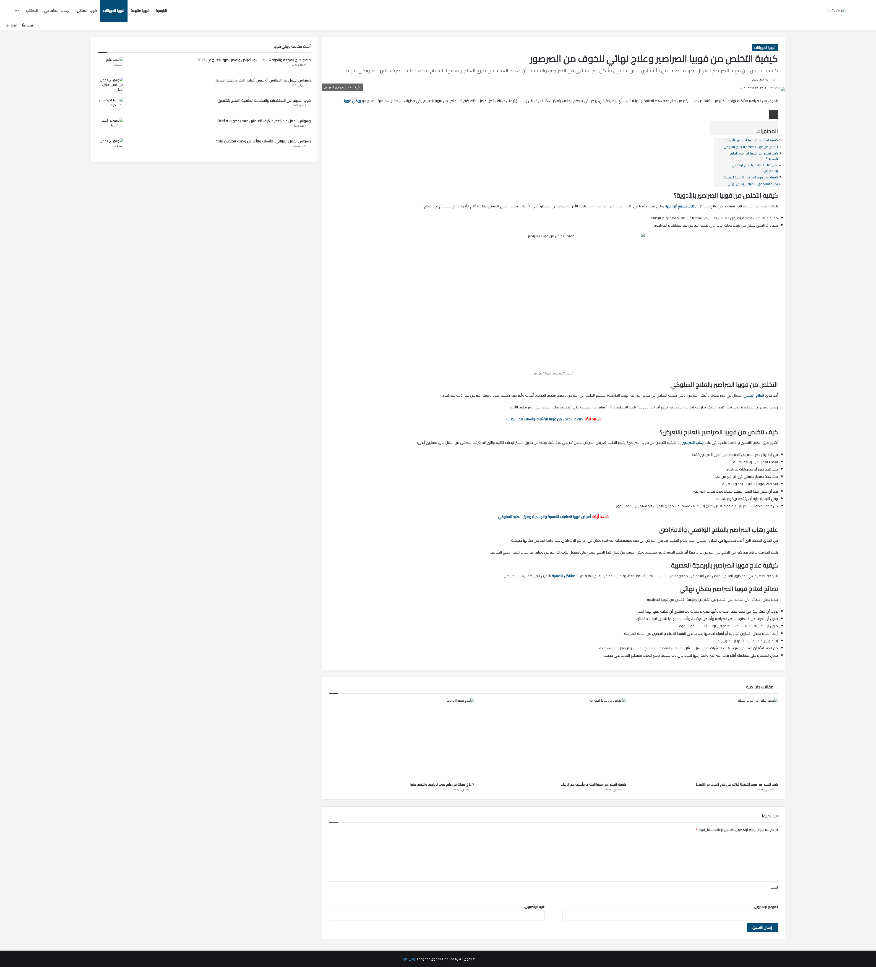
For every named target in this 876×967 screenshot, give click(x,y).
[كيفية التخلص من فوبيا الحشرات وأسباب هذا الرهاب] (553, 739)
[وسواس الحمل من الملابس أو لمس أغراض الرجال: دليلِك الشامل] (110, 86)
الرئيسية (161, 10)
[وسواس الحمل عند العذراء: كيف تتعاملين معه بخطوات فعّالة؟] (110, 126)
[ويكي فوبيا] (836, 11)
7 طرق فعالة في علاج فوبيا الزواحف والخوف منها (442, 784)
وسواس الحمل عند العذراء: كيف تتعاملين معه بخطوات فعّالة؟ (264, 120)
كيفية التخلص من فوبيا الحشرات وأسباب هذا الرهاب (593, 784)
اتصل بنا (11, 25)
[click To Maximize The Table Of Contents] (773, 114)
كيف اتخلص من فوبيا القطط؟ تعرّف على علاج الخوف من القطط (737, 784)
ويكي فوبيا (409, 959)
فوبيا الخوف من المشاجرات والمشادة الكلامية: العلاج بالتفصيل (264, 100)
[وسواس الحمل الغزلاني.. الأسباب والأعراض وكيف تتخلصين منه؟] (110, 147)
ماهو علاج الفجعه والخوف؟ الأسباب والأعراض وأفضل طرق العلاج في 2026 (254, 59)
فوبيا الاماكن (87, 10)
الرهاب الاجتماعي (57, 10)
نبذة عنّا (27, 25)
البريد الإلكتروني (534, 907)
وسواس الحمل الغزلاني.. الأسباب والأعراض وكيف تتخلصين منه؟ (263, 141)
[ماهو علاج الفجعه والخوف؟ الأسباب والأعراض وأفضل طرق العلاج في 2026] (110, 65)
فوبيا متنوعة (140, 10)
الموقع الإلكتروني (766, 907)
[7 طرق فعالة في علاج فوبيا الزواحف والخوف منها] (401, 739)
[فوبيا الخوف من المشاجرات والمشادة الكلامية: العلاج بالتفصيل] (110, 106)
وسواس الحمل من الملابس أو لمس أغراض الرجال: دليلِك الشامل (263, 80)
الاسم (774, 887)
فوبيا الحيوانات (113, 10)
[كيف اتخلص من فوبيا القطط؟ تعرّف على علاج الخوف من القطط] (705, 739)
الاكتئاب (32, 10)
